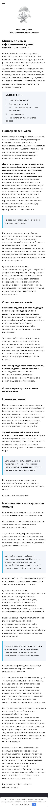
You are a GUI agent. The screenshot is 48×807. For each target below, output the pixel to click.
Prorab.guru (24, 29)
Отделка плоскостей (18, 104)
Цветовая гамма (16, 114)
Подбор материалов (18, 100)
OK (34, 804)
